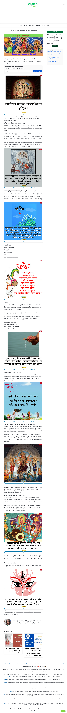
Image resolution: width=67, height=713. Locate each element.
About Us (55, 45)
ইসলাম (27, 664)
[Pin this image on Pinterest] (41, 75)
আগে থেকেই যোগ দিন (37, 71)
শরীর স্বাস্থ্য (25, 25)
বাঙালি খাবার (31, 25)
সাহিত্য (30, 664)
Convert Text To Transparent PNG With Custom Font (42, 664)
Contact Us (23, 664)
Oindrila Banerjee (22, 32)
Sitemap (18, 664)
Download (32, 114)
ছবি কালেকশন (14, 664)
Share (14, 114)
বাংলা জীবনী (20, 25)
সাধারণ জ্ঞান (38, 25)
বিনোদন (10, 664)
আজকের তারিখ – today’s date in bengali (59, 664)
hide (51, 50)
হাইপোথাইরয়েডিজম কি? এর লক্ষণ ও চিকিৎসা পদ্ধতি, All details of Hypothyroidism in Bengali (13, 650)
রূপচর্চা (48, 25)
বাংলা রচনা (43, 25)
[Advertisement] (33, 16)
